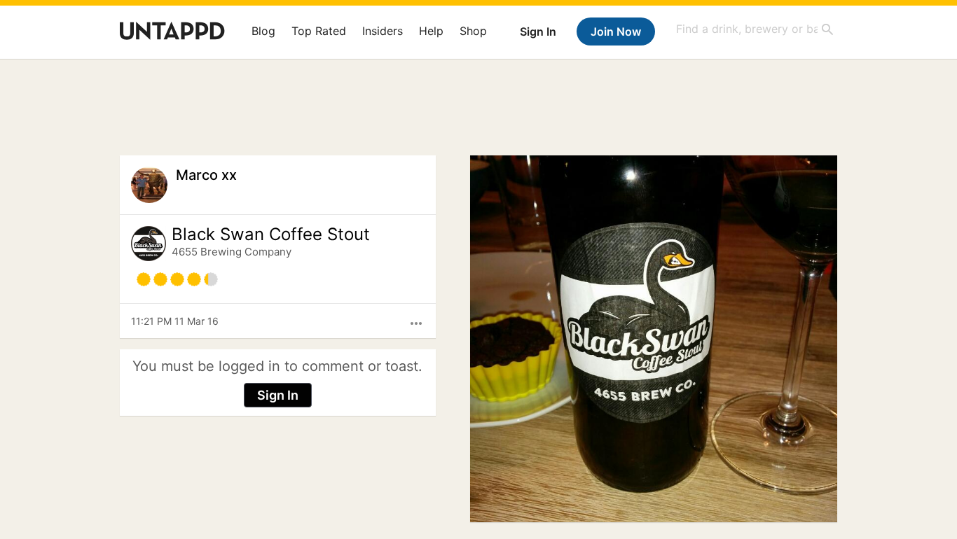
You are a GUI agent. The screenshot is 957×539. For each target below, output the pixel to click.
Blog (263, 31)
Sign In (538, 31)
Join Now (616, 31)
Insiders (382, 31)
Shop (473, 31)
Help (431, 31)
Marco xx (206, 175)
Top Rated (318, 31)
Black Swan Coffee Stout (271, 234)
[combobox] (755, 29)
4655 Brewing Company (231, 251)
